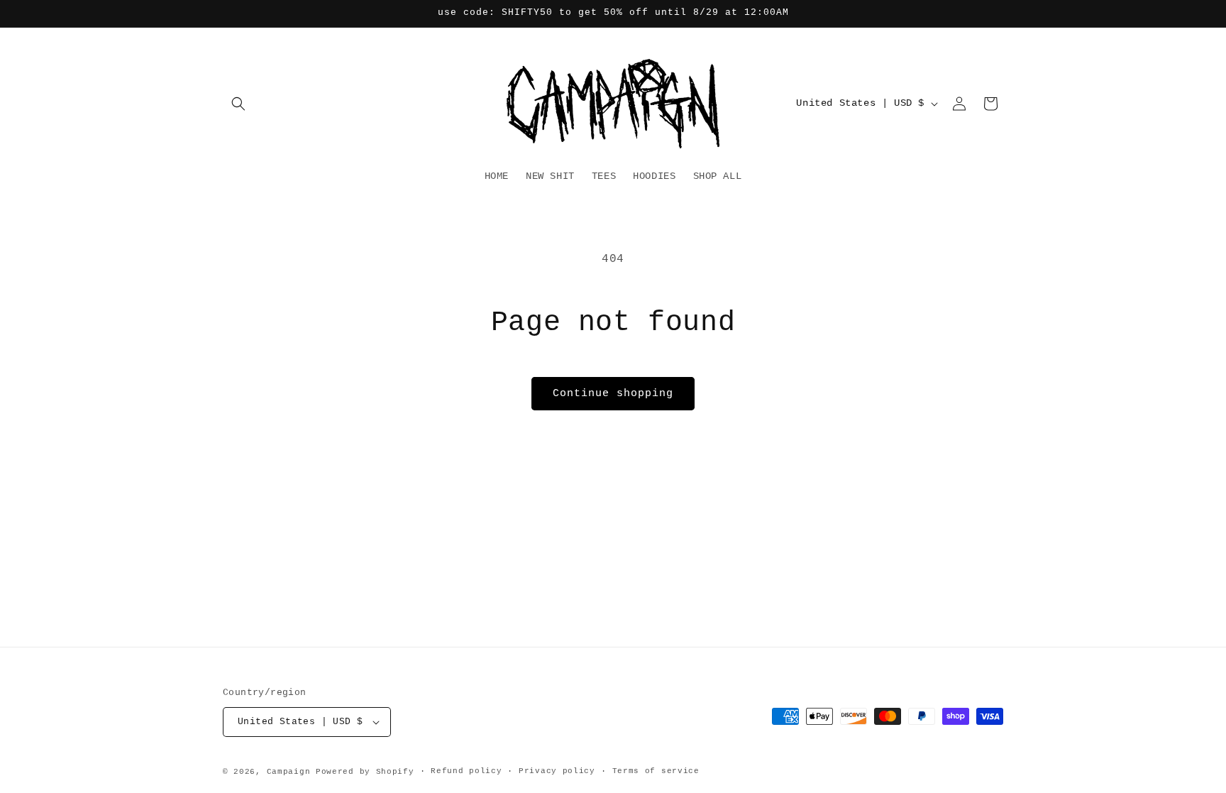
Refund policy (466, 771)
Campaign (289, 771)
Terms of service (656, 771)
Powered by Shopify (365, 771)
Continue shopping (613, 394)
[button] (238, 103)
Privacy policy (557, 771)
